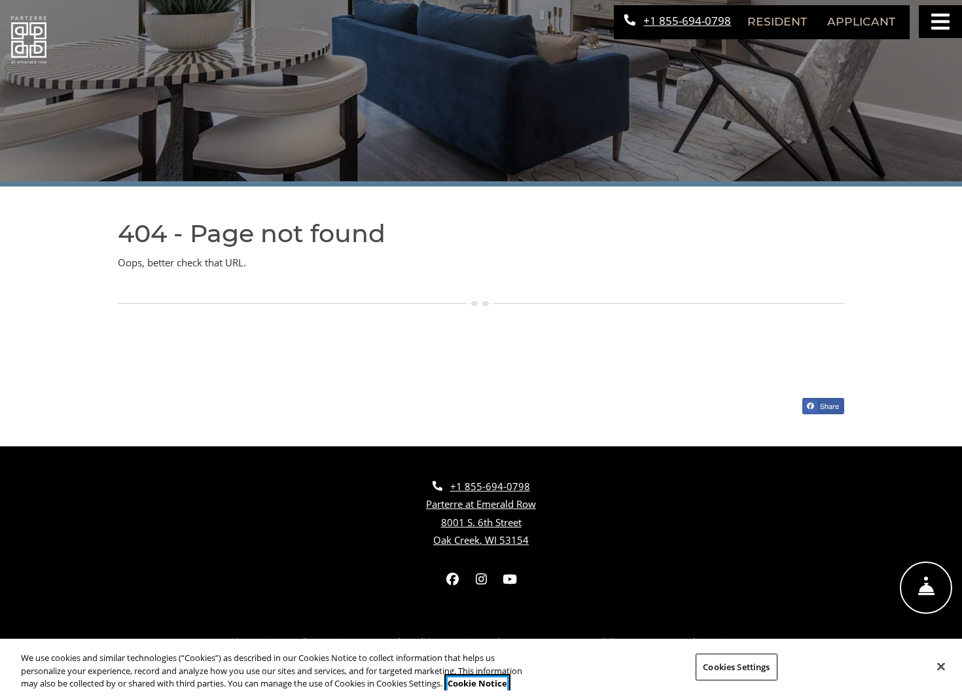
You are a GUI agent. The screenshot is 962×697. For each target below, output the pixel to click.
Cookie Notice (477, 683)
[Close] (941, 666)
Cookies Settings (736, 666)
